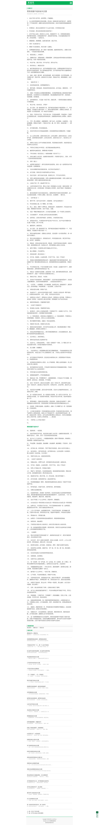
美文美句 (29, 627)
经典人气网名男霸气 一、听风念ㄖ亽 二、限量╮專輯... (37, 728)
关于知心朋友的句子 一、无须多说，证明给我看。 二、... (38, 787)
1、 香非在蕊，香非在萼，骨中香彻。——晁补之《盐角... (38, 663)
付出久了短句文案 (35, 811)
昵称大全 (35, 627)
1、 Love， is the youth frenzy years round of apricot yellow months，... (39, 764)
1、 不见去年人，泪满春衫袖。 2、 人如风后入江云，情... (38, 710)
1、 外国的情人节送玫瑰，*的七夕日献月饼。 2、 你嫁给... (38, 669)
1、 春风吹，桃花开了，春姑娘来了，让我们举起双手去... (38, 740)
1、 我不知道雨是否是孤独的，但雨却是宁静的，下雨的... (38, 693)
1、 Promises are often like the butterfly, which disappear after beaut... (39, 770)
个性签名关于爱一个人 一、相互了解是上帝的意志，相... (38, 645)
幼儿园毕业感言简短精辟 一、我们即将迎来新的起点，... (38, 651)
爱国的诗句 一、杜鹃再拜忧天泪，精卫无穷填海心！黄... (38, 634)
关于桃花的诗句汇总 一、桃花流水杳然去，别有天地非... (38, 781)
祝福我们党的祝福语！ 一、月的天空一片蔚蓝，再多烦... (38, 687)
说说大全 (42, 627)
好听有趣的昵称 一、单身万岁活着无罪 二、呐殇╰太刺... (38, 722)
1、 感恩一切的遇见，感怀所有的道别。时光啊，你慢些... (38, 752)
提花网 (37, 3)
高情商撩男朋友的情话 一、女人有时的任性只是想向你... (38, 640)
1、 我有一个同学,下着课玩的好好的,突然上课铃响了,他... (38, 746)
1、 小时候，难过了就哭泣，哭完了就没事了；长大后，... (38, 799)
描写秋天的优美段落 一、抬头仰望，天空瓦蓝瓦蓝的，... (38, 699)
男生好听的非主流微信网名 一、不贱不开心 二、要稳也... (38, 775)
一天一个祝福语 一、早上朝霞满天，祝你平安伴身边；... (38, 675)
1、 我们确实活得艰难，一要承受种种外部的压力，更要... (38, 758)
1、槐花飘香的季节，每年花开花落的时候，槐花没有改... (38, 716)
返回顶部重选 (97, 816)
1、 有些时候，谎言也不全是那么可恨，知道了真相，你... (38, 705)
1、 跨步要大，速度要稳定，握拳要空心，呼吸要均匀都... (38, 793)
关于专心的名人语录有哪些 (37, 813)
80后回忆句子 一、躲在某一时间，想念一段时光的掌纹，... (38, 734)
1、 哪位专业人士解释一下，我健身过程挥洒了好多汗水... (38, 657)
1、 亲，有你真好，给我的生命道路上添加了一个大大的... (38, 681)
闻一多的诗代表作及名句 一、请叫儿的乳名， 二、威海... (38, 805)
